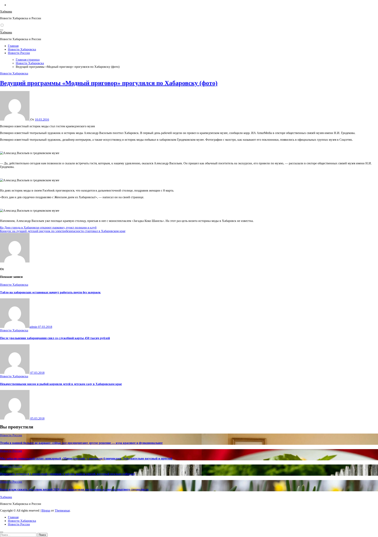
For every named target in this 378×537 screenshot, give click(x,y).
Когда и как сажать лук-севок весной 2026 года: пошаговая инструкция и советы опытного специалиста (74, 489)
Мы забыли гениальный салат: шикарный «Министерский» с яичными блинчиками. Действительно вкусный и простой (86, 458)
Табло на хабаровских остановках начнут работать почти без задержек (50, 292)
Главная (13, 45)
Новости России (19, 53)
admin (34, 327)
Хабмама (6, 11)
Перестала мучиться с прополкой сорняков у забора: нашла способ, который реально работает (67, 474)
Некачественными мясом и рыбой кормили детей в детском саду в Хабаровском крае (61, 384)
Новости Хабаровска (22, 49)
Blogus (45, 510)
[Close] (1, 532)
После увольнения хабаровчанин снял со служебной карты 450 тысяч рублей (55, 338)
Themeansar (62, 510)
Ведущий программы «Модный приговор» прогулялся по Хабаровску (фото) (109, 83)
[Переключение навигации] (1, 30)
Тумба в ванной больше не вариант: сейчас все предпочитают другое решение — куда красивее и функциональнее (81, 443)
